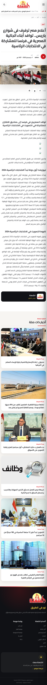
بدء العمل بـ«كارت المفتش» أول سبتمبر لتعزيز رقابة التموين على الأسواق (23, 449)
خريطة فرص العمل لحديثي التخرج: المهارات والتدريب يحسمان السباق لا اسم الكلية (24, 491)
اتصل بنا (20, 636)
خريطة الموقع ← (37, 668)
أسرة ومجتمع (42, 632)
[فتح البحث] (4, 4)
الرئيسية (44, 17)
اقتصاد (44, 636)
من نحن (20, 626)
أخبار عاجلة (43, 629)
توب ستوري (43, 646)
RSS (21, 639)
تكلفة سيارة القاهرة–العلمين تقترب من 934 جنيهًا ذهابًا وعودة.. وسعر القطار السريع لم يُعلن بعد (24, 406)
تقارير (44, 643)
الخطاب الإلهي (42, 639)
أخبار (38, 17)
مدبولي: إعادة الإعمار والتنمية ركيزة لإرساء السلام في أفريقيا (25, 363)
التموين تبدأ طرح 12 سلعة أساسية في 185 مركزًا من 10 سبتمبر (24, 534)
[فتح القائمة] (43, 4)
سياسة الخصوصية (17, 632)
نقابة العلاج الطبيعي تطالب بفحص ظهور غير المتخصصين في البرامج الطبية (27, 576)
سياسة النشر (19, 629)
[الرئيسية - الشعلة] (23, 4)
